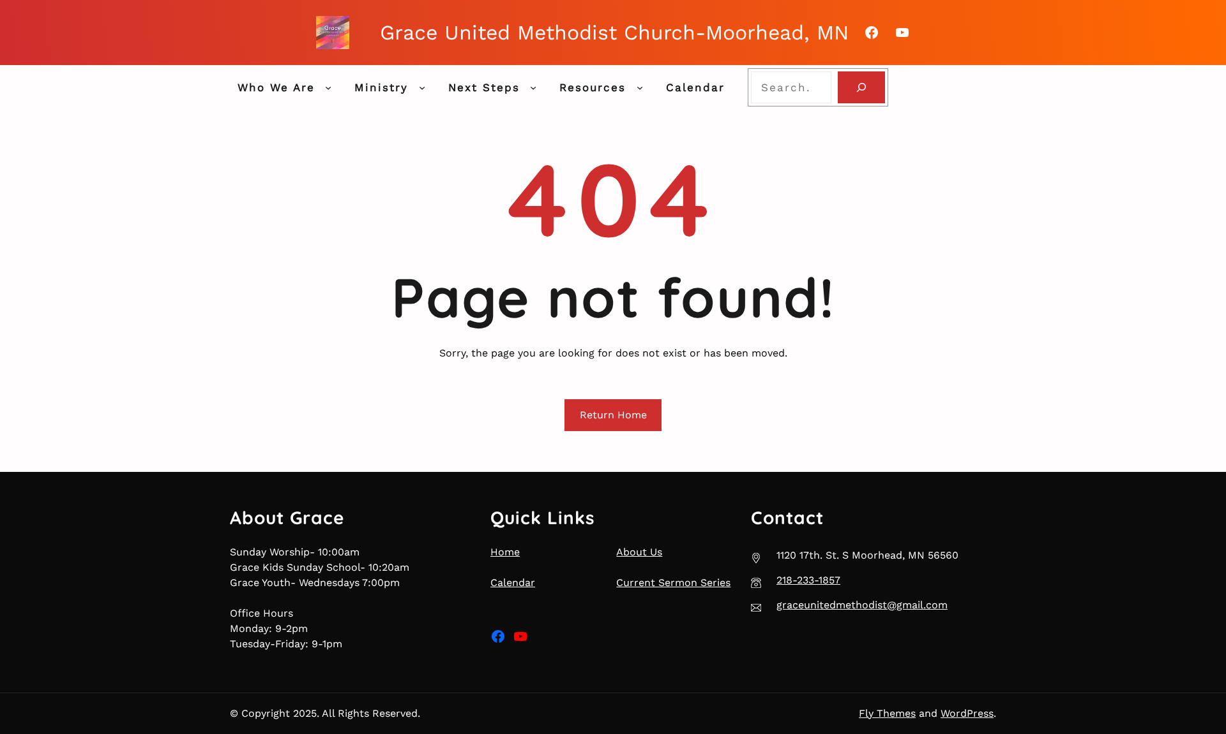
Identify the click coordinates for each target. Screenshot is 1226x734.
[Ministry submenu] (422, 87)
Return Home (613, 415)
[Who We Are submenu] (328, 87)
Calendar (512, 582)
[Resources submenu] (640, 87)
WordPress (967, 713)
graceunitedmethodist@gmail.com (862, 605)
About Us (639, 552)
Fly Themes (887, 713)
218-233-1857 (808, 580)
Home (505, 552)
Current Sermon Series (673, 582)
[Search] (861, 87)
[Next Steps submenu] (533, 87)
